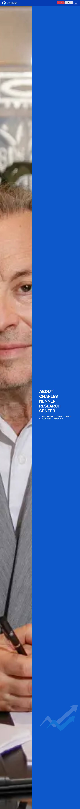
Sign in (69, 3)
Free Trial (61, 3)
